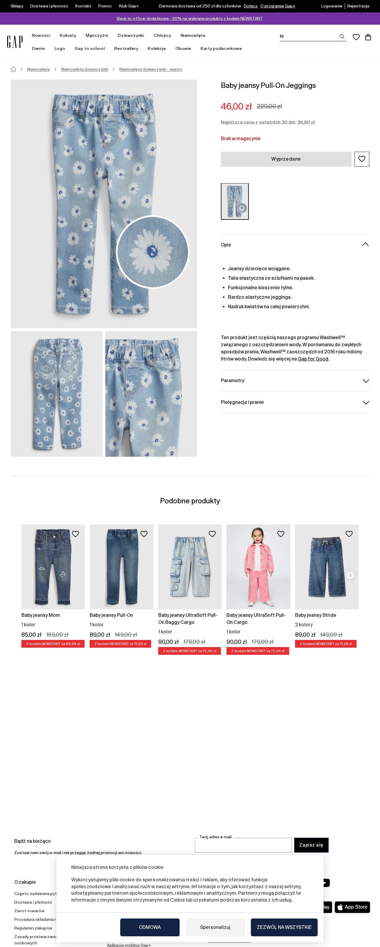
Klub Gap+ (129, 6)
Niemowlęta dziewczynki (84, 69)
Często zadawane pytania (39, 893)
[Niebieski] (235, 201)
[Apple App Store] (352, 907)
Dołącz (251, 6)
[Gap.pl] (15, 42)
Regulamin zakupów (33, 928)
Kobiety (68, 35)
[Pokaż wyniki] (342, 36)
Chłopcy (162, 35)
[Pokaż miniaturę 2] (151, 394)
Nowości (41, 35)
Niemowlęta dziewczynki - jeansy (150, 69)
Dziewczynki (131, 35)
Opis (226, 244)
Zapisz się (311, 845)
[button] (361, 158)
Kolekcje (157, 48)
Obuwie (183, 48)
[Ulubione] (356, 37)
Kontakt (83, 6)
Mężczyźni (97, 35)
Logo (60, 48)
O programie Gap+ (277, 6)
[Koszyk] (368, 37)
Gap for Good (313, 358)
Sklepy (17, 6)
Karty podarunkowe (221, 48)
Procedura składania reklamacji (44, 919)
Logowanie (331, 6)
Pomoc (105, 6)
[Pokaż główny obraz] (104, 204)
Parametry (232, 380)
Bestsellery (126, 48)
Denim (38, 48)
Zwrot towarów (29, 910)
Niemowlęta (193, 35)
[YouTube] (324, 883)
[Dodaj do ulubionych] (75, 534)
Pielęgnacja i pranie (242, 402)
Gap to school (90, 48)
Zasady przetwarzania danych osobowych (43, 939)
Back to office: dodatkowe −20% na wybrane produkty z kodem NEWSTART (190, 18)
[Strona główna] (13, 69)
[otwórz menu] (53, 35)
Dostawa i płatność (49, 6)
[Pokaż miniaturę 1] (56, 394)
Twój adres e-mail (216, 837)
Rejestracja (358, 6)
